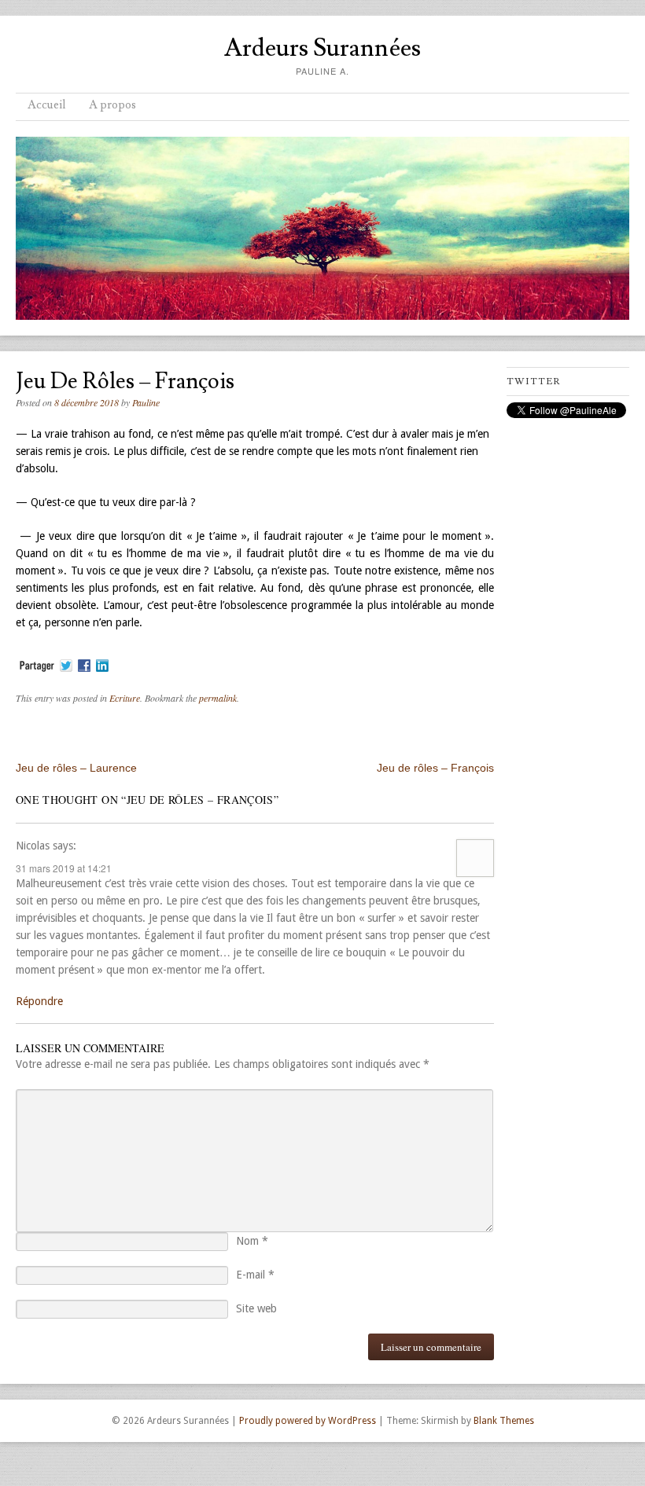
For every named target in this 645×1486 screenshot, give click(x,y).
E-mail (255, 1274)
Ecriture (124, 698)
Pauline (146, 402)
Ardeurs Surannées (322, 47)
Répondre (39, 1001)
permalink (218, 698)
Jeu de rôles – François (435, 767)
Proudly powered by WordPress (307, 1420)
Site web (256, 1308)
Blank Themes (504, 1420)
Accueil (46, 104)
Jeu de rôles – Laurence (76, 767)
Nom (252, 1241)
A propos (112, 104)
